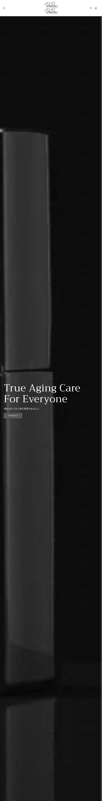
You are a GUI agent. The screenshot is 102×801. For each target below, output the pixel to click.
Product (13, 415)
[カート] (95, 8)
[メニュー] (4, 8)
